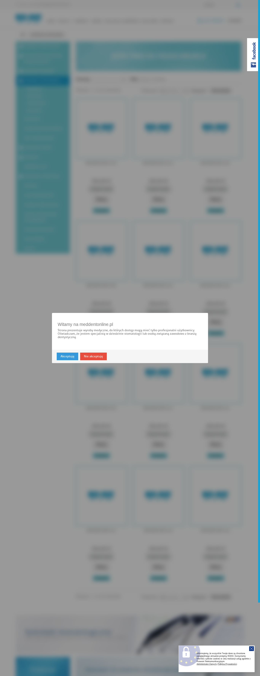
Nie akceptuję (93, 356)
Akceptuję (67, 356)
